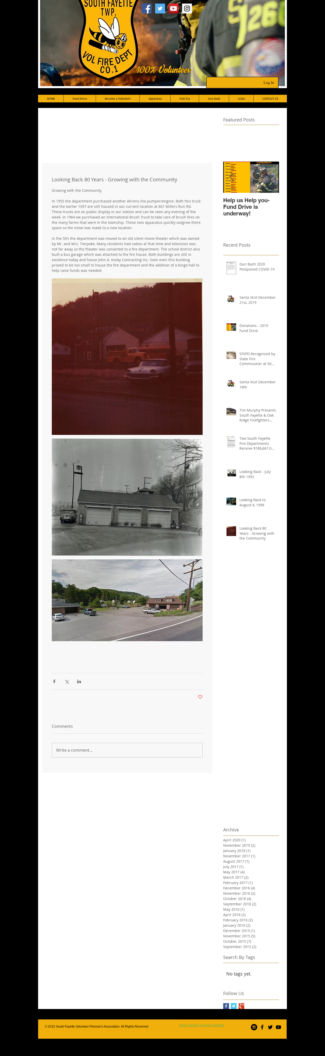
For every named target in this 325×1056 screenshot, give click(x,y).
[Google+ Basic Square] (241, 1006)
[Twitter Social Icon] (160, 8)
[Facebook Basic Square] (226, 1006)
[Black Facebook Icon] (262, 1027)
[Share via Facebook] (54, 681)
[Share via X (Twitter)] (66, 681)
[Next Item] (271, 177)
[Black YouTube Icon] (278, 1027)
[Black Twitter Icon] (270, 1027)
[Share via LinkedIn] (79, 681)
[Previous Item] (231, 177)
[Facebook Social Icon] (147, 8)
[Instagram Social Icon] (187, 8)
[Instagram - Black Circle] (254, 1027)
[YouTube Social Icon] (173, 8)
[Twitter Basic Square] (234, 1006)
